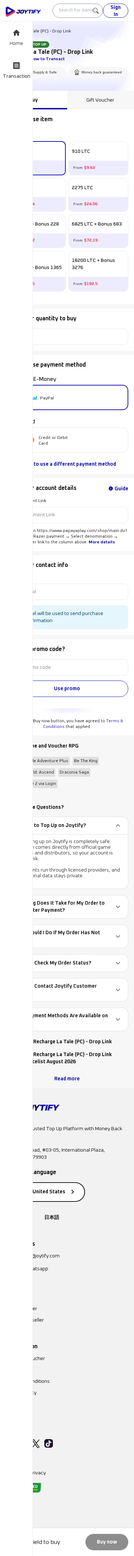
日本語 (51, 1217)
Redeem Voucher (25, 1358)
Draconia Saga (74, 772)
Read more (67, 1078)
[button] (67, 825)
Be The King (86, 761)
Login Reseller (21, 1308)
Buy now (107, 1542)
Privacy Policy (21, 1392)
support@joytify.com (37, 1255)
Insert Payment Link (26, 501)
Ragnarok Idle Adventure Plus (38, 761)
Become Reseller (25, 1320)
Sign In (115, 11)
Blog (11, 1404)
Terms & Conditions (28, 1381)
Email (11, 578)
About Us (16, 1370)
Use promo (67, 688)
